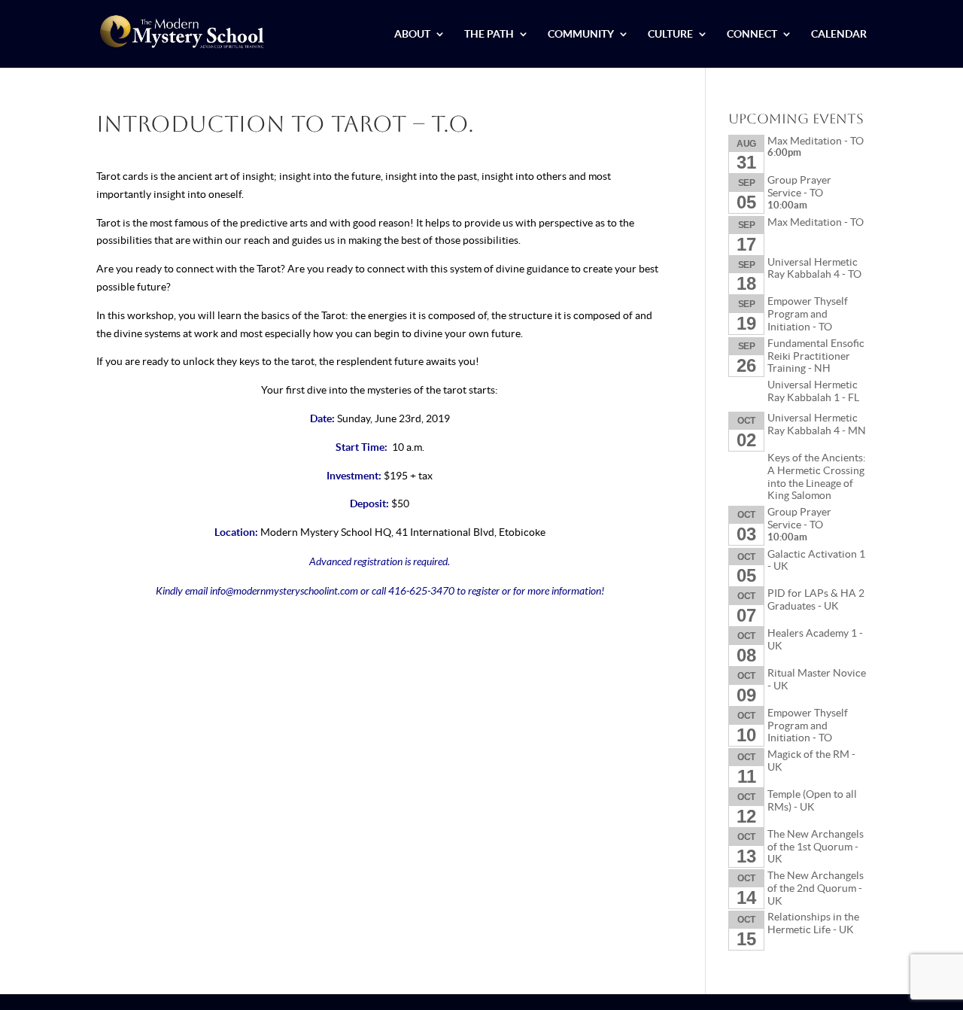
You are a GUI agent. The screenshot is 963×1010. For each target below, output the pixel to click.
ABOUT (412, 34)
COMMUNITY (581, 34)
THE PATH (489, 34)
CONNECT (752, 34)
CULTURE (670, 34)
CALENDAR (839, 34)
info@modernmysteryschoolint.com (284, 590)
